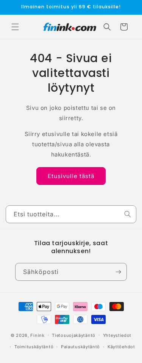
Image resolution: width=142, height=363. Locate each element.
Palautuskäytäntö (80, 346)
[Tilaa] (118, 272)
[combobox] (71, 214)
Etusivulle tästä (71, 176)
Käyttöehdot (121, 346)
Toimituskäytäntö (33, 346)
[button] (15, 27)
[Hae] (127, 214)
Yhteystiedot (117, 335)
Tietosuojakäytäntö (73, 335)
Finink (37, 335)
